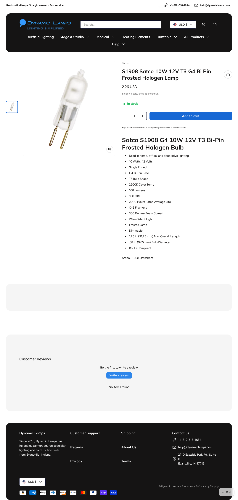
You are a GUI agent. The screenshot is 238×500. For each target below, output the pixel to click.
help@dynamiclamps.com (215, 5)
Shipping (127, 93)
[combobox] (120, 24)
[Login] (203, 24)
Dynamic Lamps (170, 486)
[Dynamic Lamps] (45, 24)
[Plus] (142, 116)
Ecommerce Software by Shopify (200, 486)
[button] (214, 24)
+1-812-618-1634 (180, 5)
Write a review (119, 375)
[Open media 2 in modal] (69, 108)
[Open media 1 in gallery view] (12, 107)
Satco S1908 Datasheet (137, 258)
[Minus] (126, 116)
